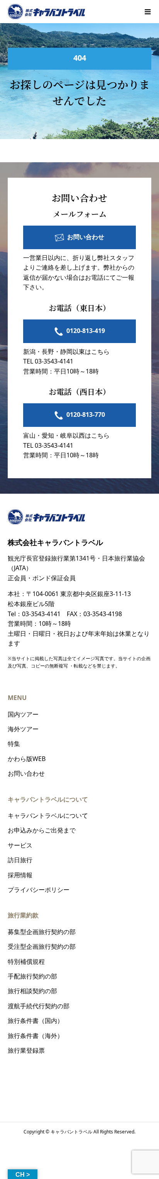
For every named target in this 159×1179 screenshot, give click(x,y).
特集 (14, 743)
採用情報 (20, 875)
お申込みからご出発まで (42, 830)
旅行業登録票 (26, 1050)
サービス (20, 845)
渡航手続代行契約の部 (38, 1006)
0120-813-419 (85, 330)
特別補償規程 (26, 961)
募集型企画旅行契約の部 (42, 932)
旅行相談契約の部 (32, 991)
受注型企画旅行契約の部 (42, 946)
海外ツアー (23, 729)
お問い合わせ (85, 237)
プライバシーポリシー (38, 889)
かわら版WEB (27, 758)
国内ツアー (23, 714)
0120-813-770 (85, 414)
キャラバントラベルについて (48, 815)
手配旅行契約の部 (32, 976)
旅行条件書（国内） (35, 1020)
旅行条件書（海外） (35, 1035)
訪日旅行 (20, 860)
